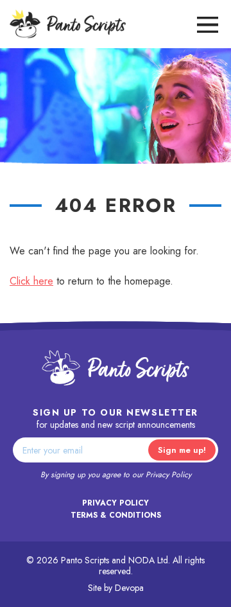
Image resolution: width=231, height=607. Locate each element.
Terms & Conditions (116, 515)
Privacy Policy (168, 474)
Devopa (129, 587)
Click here (31, 281)
